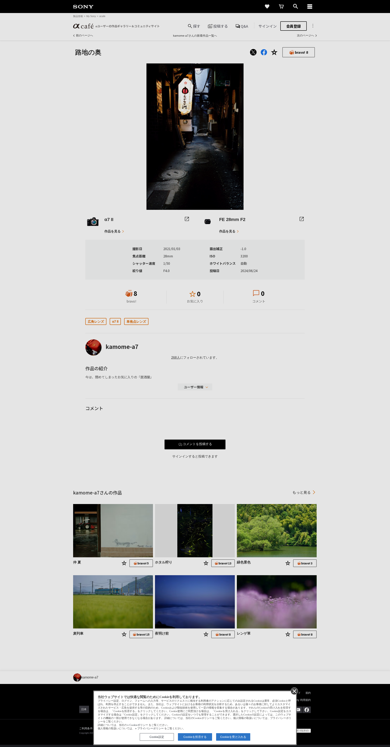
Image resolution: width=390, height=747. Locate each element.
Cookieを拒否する (195, 736)
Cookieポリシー (138, 725)
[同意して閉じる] (294, 690)
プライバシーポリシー (150, 728)
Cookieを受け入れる (233, 736)
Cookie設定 (157, 736)
